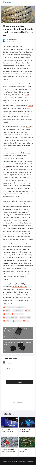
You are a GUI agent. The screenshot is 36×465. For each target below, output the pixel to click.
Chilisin (5, 177)
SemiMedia (18, 461)
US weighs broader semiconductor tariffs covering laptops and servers (9, 450)
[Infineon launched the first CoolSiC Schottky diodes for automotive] (18, 333)
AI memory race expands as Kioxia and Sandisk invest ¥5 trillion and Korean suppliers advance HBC (26, 430)
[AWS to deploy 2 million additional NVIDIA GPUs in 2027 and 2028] (9, 422)
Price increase (26, 317)
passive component (16, 46)
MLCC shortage (18, 314)
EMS (14, 92)
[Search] (29, 2)
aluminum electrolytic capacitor (14, 63)
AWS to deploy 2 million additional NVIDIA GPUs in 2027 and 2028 (9, 430)
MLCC (27, 60)
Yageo (27, 321)
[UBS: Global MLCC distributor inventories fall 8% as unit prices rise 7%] (27, 442)
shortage (14, 132)
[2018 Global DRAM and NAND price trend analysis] (18, 346)
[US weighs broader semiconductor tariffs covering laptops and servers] (9, 442)
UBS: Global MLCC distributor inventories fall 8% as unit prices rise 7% (26, 450)
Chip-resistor (18, 310)
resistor (21, 60)
